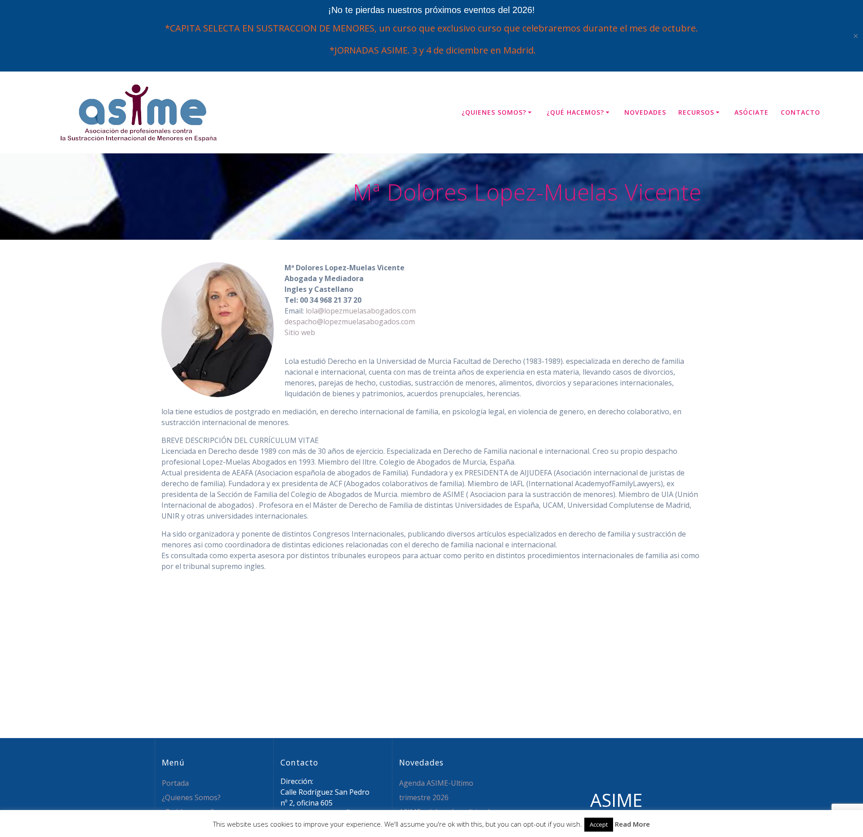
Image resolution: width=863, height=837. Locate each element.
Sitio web (300, 332)
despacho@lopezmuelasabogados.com (350, 322)
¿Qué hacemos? (575, 112)
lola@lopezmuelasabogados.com (361, 311)
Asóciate (751, 112)
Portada (175, 783)
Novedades (645, 112)
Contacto (800, 112)
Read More (632, 823)
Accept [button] (599, 824)
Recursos (696, 112)
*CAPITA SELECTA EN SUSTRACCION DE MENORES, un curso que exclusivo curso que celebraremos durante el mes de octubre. (431, 28)
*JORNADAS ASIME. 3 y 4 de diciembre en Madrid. (431, 50)
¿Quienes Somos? (494, 112)
